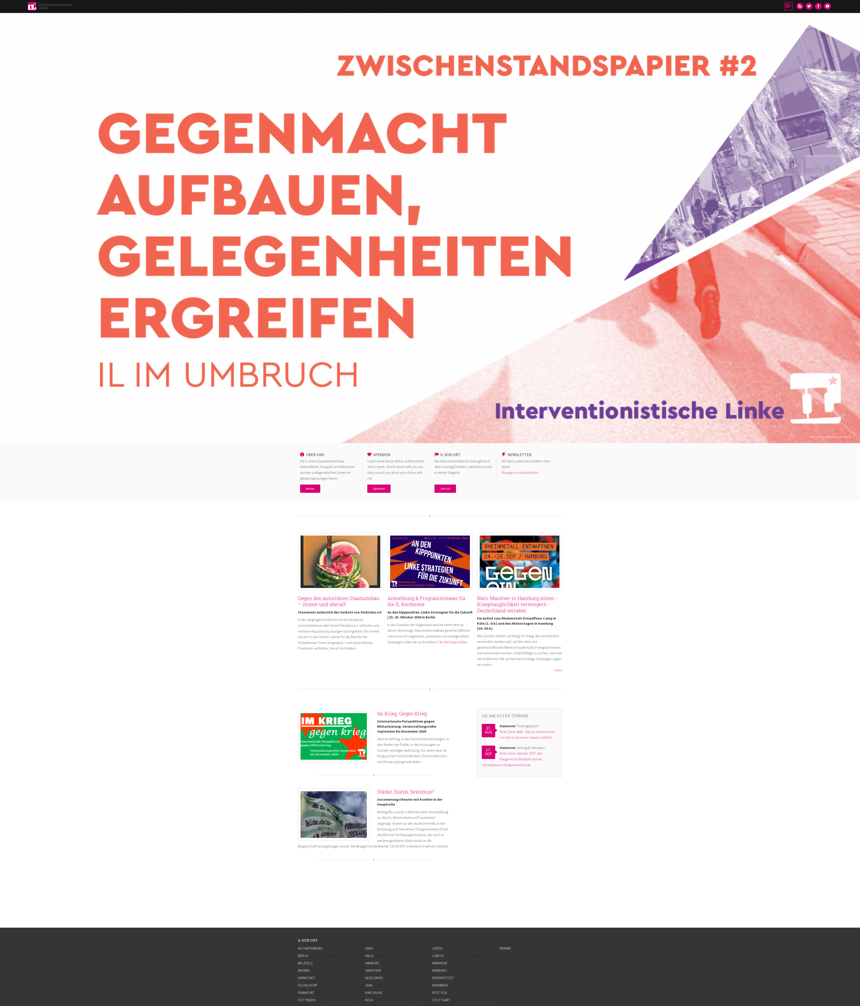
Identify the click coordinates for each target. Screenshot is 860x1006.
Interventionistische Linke (55, 6)
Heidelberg (374, 978)
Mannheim (439, 963)
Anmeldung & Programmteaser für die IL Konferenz (426, 601)
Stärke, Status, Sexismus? (405, 791)
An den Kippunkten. (454, 642)
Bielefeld (305, 963)
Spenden (379, 489)
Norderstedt (443, 978)
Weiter (310, 489)
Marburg (439, 970)
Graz (369, 948)
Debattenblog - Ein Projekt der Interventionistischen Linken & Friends (430, 170)
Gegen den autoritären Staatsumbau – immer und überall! (338, 601)
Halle (369, 955)
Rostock (439, 992)
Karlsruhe (373, 992)
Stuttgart (441, 1000)
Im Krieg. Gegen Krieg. (402, 713)
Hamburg (372, 963)
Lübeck (438, 955)
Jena (368, 985)
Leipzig (437, 948)
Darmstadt (307, 978)
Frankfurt (306, 992)
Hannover (373, 970)
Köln (369, 1000)
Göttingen (306, 1000)
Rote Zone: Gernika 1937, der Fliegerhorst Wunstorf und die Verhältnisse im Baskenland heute (512, 759)
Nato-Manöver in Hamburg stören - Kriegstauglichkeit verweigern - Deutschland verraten (517, 604)
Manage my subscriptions (520, 472)
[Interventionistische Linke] (32, 7)
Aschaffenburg (310, 948)
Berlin (303, 955)
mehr (558, 670)
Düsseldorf (307, 985)
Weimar (505, 948)
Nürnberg (440, 985)
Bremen (304, 970)
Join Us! (445, 489)
